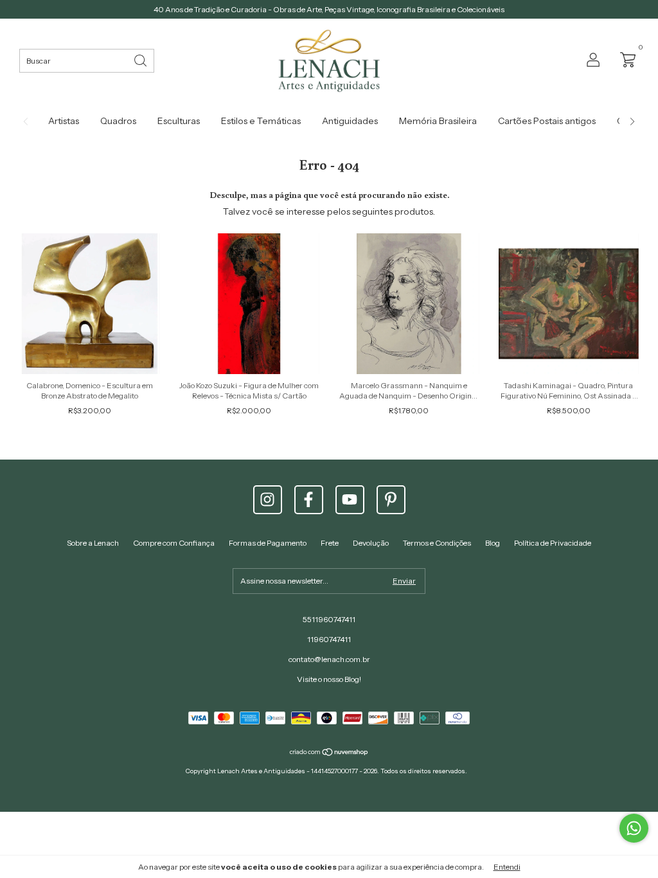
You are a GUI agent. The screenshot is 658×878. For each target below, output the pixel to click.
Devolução (371, 543)
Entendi (507, 867)
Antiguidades (350, 121)
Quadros (118, 121)
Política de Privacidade (552, 543)
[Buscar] (141, 59)
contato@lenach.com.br (329, 659)
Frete (330, 543)
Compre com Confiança (174, 543)
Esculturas (178, 121)
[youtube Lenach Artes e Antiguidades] (349, 499)
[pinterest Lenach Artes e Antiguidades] (391, 499)
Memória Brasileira (438, 121)
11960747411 (329, 639)
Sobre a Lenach (93, 543)
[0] (624, 59)
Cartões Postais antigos (547, 121)
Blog (492, 543)
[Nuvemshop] (329, 753)
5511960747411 (329, 619)
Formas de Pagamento (268, 543)
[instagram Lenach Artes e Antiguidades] (267, 499)
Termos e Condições (437, 543)
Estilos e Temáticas (261, 121)
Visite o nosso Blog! (329, 679)
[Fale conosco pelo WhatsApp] (633, 828)
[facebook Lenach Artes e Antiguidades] (308, 499)
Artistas (63, 121)
